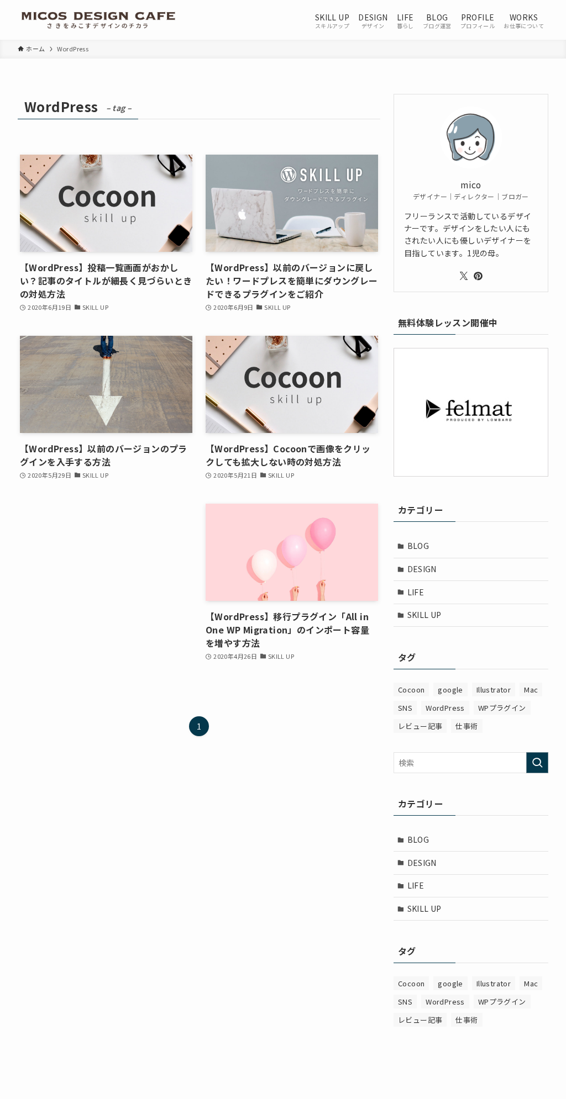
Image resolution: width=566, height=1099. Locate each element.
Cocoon (411, 689)
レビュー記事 (420, 726)
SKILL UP (424, 614)
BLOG (418, 545)
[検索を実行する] (537, 762)
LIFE (415, 592)
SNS (405, 707)
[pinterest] (478, 276)
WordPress (445, 707)
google (450, 689)
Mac (531, 689)
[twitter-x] (463, 276)
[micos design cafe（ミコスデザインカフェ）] (98, 20)
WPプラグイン (502, 707)
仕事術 (466, 726)
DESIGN (422, 568)
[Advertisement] (106, 587)
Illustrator (493, 689)
